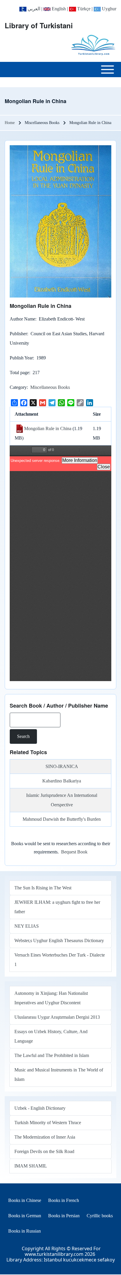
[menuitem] (25, 1200)
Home (10, 122)
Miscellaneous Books (50, 387)
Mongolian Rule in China (47, 428)
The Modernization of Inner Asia (44, 1136)
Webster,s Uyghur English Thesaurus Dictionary (59, 940)
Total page (19, 372)
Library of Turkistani (39, 25)
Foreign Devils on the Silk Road (44, 1151)
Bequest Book (74, 851)
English (58, 8)
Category (18, 387)
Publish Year (21, 357)
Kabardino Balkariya (61, 780)
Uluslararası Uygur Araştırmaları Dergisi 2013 (57, 1017)
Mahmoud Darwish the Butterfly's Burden (62, 819)
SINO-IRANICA (62, 766)
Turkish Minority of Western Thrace (47, 1122)
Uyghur (108, 8)
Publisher (18, 333)
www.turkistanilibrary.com (54, 1254)
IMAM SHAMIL (30, 1165)
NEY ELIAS (26, 926)
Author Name (22, 318)
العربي (33, 8)
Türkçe (83, 8)
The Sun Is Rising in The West (42, 887)
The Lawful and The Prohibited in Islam (51, 1055)
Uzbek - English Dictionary (39, 1108)
